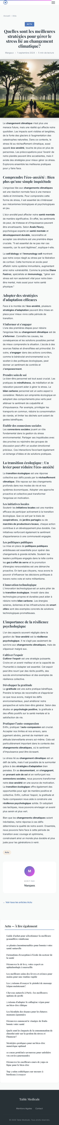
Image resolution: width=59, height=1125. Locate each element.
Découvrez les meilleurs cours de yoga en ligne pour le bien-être (27, 1063)
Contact (39, 1108)
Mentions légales (24, 1108)
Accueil (6, 16)
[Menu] (53, 2)
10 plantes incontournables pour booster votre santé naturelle (29, 947)
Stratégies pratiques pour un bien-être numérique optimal (25, 1044)
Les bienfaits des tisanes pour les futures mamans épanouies (26, 1013)
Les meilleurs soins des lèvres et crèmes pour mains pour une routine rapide (29, 975)
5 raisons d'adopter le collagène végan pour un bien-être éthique (28, 1003)
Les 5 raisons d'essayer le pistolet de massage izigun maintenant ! (29, 985)
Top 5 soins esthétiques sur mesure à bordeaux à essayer (24, 1073)
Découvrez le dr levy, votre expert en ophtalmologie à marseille (24, 966)
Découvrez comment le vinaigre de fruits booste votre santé (26, 1022)
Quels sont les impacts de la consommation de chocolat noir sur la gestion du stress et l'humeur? (29, 1033)
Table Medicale (29, 1099)
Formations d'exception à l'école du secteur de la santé (29, 956)
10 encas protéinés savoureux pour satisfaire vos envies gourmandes (28, 1054)
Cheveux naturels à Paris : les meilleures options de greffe (27, 994)
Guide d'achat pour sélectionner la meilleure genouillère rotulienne (28, 937)
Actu (14, 16)
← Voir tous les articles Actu (17, 902)
